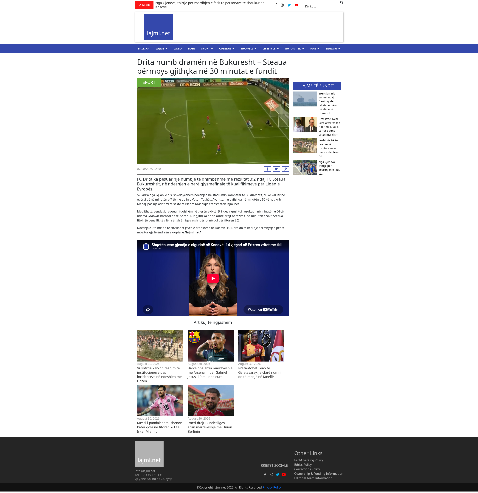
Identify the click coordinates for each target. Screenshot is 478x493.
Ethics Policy (303, 465)
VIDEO (178, 48)
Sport (205, 48)
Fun (313, 48)
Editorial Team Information (313, 478)
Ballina (143, 48)
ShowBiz (247, 48)
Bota (191, 48)
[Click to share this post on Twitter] (275, 169)
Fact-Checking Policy (308, 460)
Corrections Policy (307, 469)
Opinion (225, 48)
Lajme (160, 48)
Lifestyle (269, 48)
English (331, 48)
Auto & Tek (293, 48)
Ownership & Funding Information (318, 474)
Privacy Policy (272, 487)
